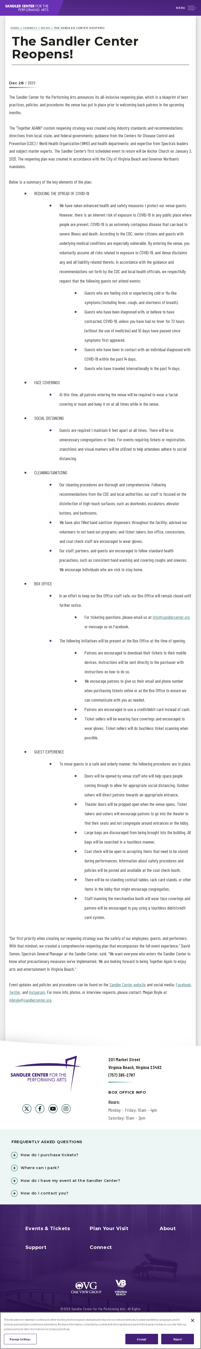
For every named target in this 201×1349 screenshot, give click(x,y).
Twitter (14, 992)
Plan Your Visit (109, 1228)
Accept (141, 1339)
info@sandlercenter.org (171, 617)
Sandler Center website (127, 984)
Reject (178, 1339)
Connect (30, 28)
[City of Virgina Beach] (121, 1287)
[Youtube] (53, 1108)
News (45, 28)
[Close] (192, 1320)
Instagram (37, 992)
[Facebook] (39, 1108)
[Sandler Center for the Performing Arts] (32, 8)
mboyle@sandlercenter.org (30, 1000)
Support (36, 1247)
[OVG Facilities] (86, 1287)
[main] (100, 531)
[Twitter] (26, 1108)
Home (14, 28)
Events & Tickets (47, 1228)
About (168, 1228)
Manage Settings (20, 1339)
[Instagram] (66, 1108)
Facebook (183, 984)
